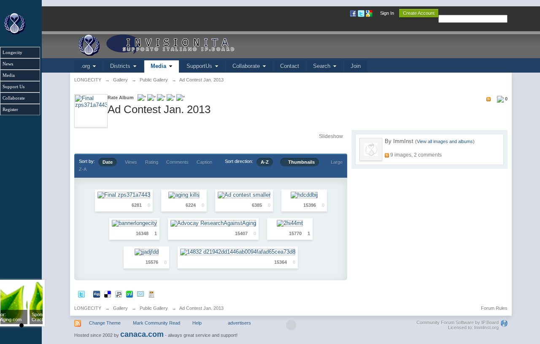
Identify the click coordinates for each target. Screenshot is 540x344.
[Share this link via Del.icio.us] (107, 293)
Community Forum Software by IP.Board (457, 322)
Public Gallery (154, 308)
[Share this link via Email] (140, 293)
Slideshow (331, 136)
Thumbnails (299, 162)
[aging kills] (184, 194)
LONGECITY (87, 308)
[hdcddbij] (304, 194)
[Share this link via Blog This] (151, 293)
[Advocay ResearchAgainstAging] (213, 223)
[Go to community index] (170, 44)
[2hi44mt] (290, 223)
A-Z (265, 162)
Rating (151, 162)
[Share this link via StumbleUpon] (129, 293)
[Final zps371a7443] (123, 194)
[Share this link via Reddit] (118, 293)
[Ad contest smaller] (244, 194)
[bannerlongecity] (134, 223)
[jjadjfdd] (147, 251)
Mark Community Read (156, 322)
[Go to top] (291, 325)
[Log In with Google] (370, 13)
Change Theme (105, 322)
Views (131, 162)
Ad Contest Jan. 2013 (201, 308)
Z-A (82, 169)
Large (335, 162)
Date (108, 162)
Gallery (120, 308)
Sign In (387, 13)
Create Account (419, 13)
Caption (204, 162)
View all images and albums (445, 141)
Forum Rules (494, 308)
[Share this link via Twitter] (81, 293)
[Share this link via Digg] (96, 293)
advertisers (239, 322)
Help (197, 322)
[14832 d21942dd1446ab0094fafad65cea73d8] (237, 251)
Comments (177, 162)
